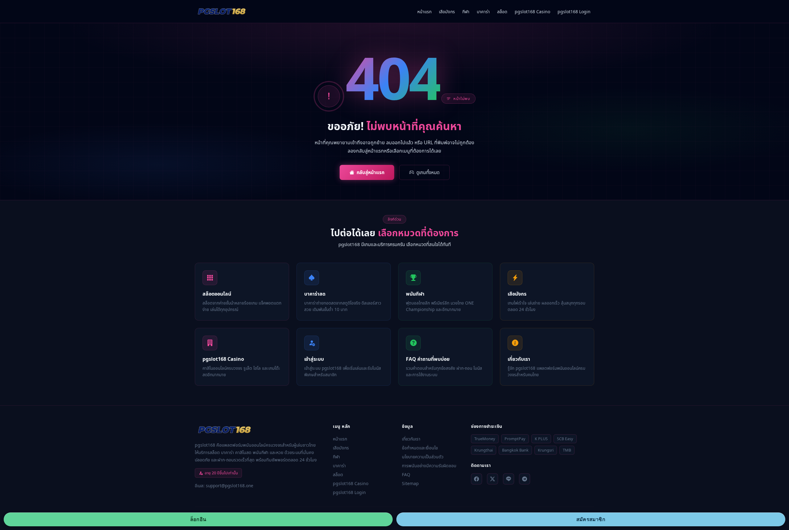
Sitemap (410, 483)
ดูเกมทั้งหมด (427, 172)
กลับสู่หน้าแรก (370, 172)
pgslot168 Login (574, 11)
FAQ (406, 474)
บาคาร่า (483, 11)
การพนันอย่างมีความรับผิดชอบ (429, 465)
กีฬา (465, 11)
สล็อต (502, 11)
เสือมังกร (447, 11)
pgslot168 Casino (532, 11)
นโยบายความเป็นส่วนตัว (423, 457)
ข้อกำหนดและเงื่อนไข (420, 448)
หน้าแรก (424, 11)
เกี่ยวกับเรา (411, 439)
